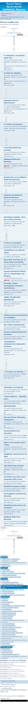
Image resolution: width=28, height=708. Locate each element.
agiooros (7, 166)
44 (6, 236)
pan (24, 221)
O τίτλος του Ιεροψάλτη (12, 243)
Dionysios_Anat (8, 350)
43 (6, 234)
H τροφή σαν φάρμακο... (13, 73)
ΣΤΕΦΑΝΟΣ (7, 424)
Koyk (24, 327)
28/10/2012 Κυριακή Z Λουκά (14, 486)
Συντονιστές (15, 24)
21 (6, 142)
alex (10, 24)
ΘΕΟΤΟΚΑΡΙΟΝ (10, 406)
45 (6, 238)
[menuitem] (6, 13)
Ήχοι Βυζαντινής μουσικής (14, 465)
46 (6, 240)
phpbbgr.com (21, 696)
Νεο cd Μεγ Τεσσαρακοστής (14, 325)
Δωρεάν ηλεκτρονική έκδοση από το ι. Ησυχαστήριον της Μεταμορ (15, 273)
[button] (14, 31)
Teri (24, 105)
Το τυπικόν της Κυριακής (13, 124)
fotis (24, 302)
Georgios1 (7, 410)
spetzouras (7, 449)
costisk (25, 182)
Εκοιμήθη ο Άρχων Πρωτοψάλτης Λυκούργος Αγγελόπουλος (13, 285)
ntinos (24, 264)
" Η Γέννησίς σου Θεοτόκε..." (14, 372)
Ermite (24, 389)
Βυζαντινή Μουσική (9, 22)
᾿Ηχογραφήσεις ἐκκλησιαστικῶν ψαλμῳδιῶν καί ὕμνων (15, 344)
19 (6, 138)
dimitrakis (7, 201)
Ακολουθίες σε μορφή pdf (13, 387)
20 (6, 140)
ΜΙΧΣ (24, 290)
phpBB (14, 690)
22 (6, 144)
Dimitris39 (7, 62)
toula (24, 255)
